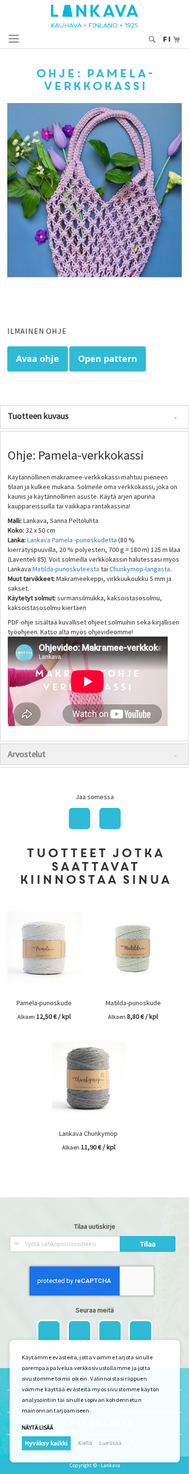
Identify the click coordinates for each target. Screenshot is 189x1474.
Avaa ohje (37, 359)
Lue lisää (110, 1442)
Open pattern (107, 359)
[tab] (94, 417)
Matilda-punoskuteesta (65, 569)
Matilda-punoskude (133, 1002)
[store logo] (94, 16)
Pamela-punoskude (44, 1002)
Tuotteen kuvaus (38, 415)
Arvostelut (27, 753)
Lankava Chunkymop (88, 1133)
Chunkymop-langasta (140, 569)
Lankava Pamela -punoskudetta (72, 540)
